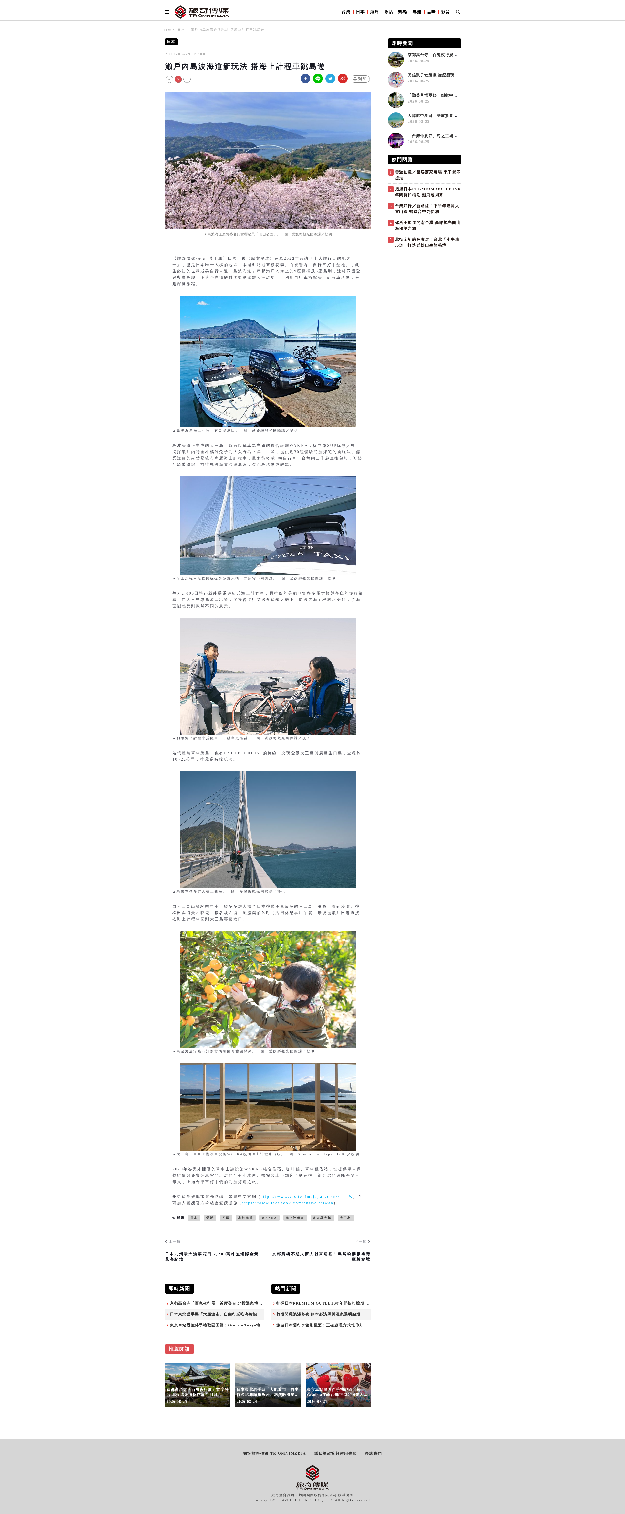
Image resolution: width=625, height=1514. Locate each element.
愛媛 (210, 1218)
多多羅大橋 (322, 1218)
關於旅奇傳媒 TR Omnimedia (274, 1453)
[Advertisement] (424, 287)
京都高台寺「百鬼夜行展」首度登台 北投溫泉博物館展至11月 (226, 1303)
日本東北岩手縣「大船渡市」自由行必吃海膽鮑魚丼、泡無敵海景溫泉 (234, 1314)
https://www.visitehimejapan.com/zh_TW (306, 1197)
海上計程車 (295, 1218)
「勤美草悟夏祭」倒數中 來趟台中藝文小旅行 (450, 95)
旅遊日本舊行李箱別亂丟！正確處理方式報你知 (320, 1325)
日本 (360, 12)
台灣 (346, 12)
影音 (445, 12)
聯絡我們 (373, 1453)
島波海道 (245, 1218)
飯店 (388, 12)
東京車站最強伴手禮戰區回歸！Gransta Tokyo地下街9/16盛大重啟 (231, 1325)
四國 (226, 1218)
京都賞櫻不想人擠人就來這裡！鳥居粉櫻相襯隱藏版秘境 (321, 1256)
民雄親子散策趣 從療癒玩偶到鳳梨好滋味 (448, 75)
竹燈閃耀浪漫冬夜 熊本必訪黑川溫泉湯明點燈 (318, 1314)
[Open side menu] (166, 12)
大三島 (345, 1218)
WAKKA (269, 1218)
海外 (374, 12)
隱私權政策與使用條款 (335, 1453)
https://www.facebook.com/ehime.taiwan (287, 1203)
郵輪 (402, 12)
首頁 (167, 29)
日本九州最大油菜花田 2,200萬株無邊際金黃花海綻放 (212, 1256)
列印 (362, 79)
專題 (417, 12)
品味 (431, 12)
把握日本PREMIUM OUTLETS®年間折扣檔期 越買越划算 (331, 1303)
